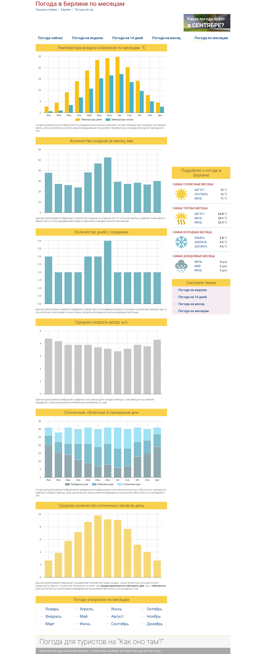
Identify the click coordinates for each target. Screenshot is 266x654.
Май (83, 616)
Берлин (66, 9)
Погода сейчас (50, 38)
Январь (52, 609)
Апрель (86, 609)
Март (50, 623)
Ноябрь (154, 616)
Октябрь (154, 609)
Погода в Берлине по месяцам (101, 599)
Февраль (53, 616)
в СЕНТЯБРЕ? (206, 25)
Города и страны (46, 9)
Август (117, 616)
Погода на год (84, 9)
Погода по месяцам (211, 38)
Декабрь (155, 623)
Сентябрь (120, 623)
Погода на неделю (87, 38)
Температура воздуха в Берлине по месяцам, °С (101, 47)
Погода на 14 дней (127, 38)
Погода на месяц (166, 38)
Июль (116, 609)
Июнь (85, 623)
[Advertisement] (106, 23)
